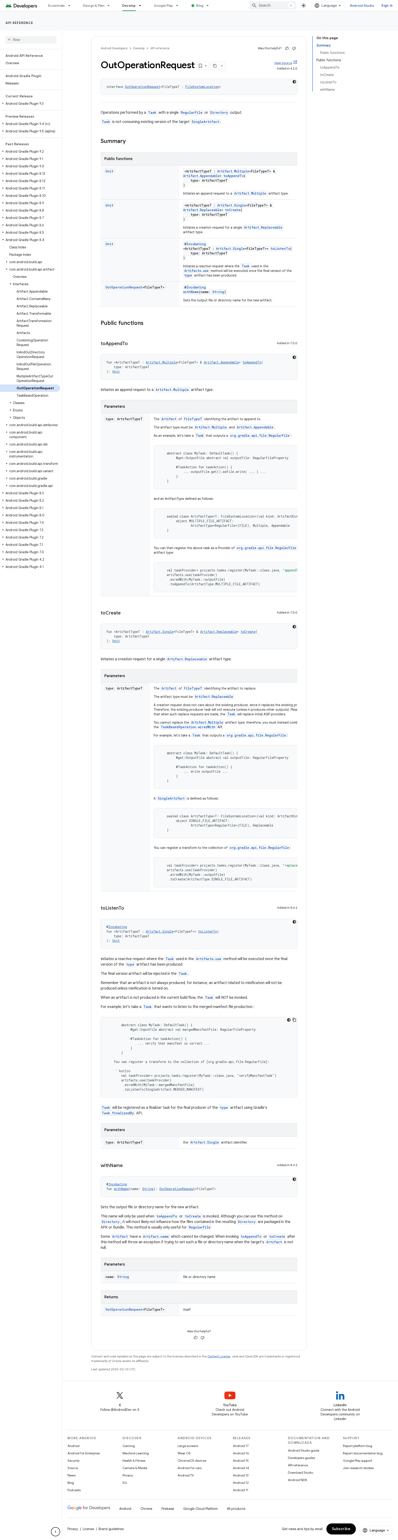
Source (72, 1468)
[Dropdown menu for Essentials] (71, 5)
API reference (19, 23)
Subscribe (341, 1529)
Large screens (188, 1446)
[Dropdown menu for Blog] (209, 5)
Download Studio (300, 1472)
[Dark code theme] (294, 81)
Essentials (56, 5)
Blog (199, 5)
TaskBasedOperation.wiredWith (188, 727)
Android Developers (114, 48)
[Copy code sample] (294, 1020)
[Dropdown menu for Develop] (142, 5)
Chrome (146, 1509)
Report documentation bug (363, 1453)
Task (152, 112)
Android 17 (241, 1446)
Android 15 (241, 1460)
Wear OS (184, 1453)
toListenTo (280, 248)
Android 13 (241, 1475)
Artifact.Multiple (233, 171)
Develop (129, 5)
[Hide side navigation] (55, 1531)
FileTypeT (193, 419)
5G (125, 1483)
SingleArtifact (205, 121)
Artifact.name (156, 1236)
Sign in (386, 5)
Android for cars (190, 1468)
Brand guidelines (111, 1529)
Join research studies (358, 1468)
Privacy (128, 1475)
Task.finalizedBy (118, 1113)
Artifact (168, 419)
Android (73, 1446)
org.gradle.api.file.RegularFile (260, 435)
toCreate (233, 210)
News (71, 1475)
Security (73, 1460)
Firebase (167, 1509)
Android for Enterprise (83, 1453)
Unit (109, 171)
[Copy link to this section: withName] (127, 1166)
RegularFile (191, 112)
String (218, 292)
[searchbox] (31, 40)
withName (191, 292)
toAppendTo (233, 176)
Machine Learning (136, 1453)
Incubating (196, 244)
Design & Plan (93, 5)
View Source (283, 63)
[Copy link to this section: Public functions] (148, 323)
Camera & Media (135, 1468)
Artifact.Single (231, 205)
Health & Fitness (134, 1460)
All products (236, 1509)
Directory (219, 112)
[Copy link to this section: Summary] (130, 141)
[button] (30, 103)
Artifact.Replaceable (202, 210)
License (88, 1529)
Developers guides (301, 1458)
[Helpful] (287, 48)
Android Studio (362, 5)
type (188, 275)
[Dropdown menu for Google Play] (179, 5)
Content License (219, 1356)
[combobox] (273, 5)
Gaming (129, 1446)
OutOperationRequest (142, 86)
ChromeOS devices (192, 1460)
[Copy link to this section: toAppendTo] (132, 344)
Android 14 (241, 1468)
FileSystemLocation (202, 86)
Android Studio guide (303, 1450)
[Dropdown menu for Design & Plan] (110, 5)
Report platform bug (357, 1446)
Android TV (186, 1475)
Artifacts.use (196, 270)
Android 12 (241, 1483)
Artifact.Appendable (201, 176)
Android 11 (240, 1490)
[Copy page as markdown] (215, 66)
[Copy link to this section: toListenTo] (128, 908)
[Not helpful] (293, 48)
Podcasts (74, 1490)
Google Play (163, 5)
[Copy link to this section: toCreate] (125, 613)
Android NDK (297, 1480)
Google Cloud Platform (200, 1509)
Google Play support (357, 1460)
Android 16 (241, 1453)
